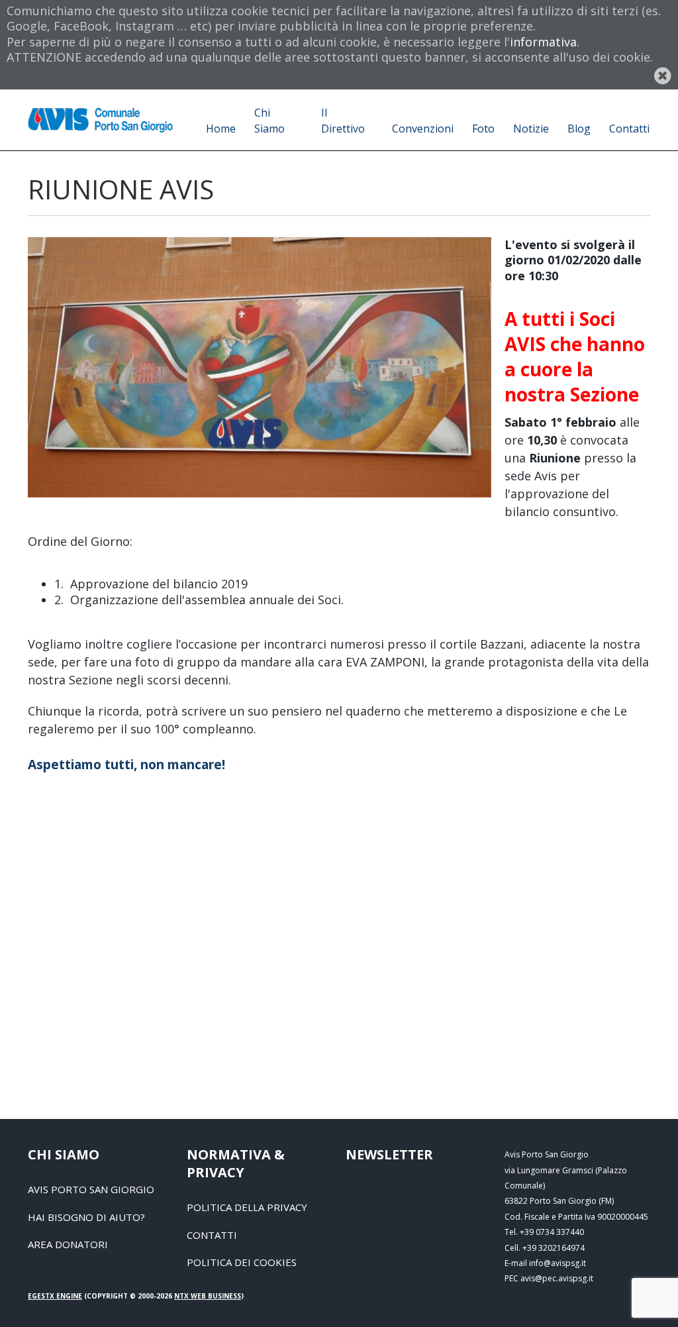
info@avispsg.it (557, 1263)
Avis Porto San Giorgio (91, 1189)
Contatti (212, 1235)
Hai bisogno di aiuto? (86, 1217)
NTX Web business (207, 1295)
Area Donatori (68, 1244)
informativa (543, 42)
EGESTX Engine (55, 1295)
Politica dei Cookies (242, 1262)
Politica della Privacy (247, 1207)
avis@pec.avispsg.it (556, 1278)
